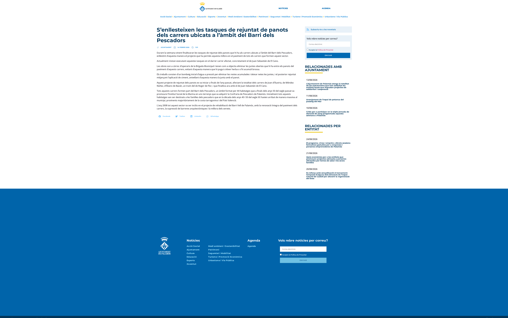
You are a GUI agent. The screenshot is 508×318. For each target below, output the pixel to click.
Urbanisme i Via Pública (336, 16)
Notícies (283, 8)
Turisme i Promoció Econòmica (307, 16)
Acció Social (166, 16)
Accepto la (321, 50)
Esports (211, 16)
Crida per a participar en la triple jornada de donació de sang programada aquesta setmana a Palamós (327, 114)
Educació (201, 16)
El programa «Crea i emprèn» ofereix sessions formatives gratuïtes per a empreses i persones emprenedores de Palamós (328, 145)
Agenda (326, 8)
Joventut (221, 16)
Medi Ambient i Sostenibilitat (242, 16)
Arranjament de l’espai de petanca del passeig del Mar (325, 100)
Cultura (191, 16)
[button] (164, 116)
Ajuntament (180, 16)
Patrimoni (263, 16)
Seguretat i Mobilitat (280, 16)
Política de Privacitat (325, 50)
